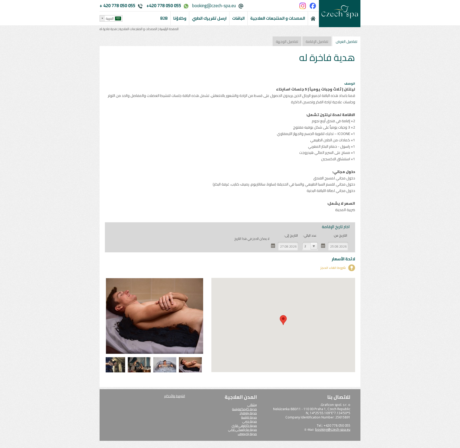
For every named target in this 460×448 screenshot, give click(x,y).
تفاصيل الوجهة (287, 41)
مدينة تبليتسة (249, 417)
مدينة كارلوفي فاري (244, 425)
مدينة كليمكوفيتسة (244, 409)
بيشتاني (252, 405)
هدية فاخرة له (108, 29)
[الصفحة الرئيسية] (313, 18)
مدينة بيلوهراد (248, 413)
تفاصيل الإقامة (317, 41)
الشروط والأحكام (174, 396)
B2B (164, 18)
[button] (283, 320)
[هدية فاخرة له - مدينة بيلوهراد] (191, 372)
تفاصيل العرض (346, 41)
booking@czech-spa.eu (214, 5)
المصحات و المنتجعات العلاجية (138, 29)
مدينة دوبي (249, 421)
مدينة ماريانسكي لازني (242, 429)
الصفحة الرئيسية (169, 29)
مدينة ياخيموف (247, 434)
